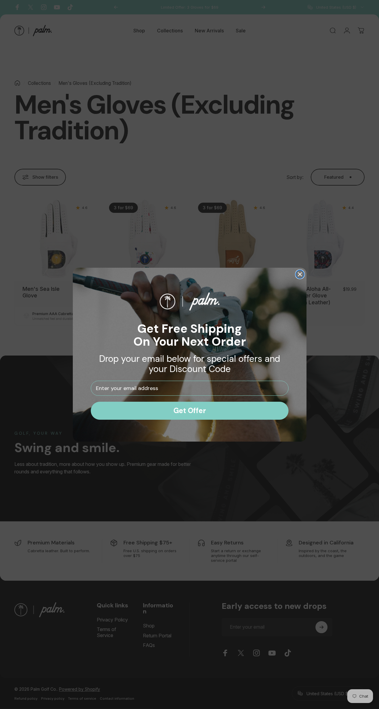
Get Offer (189, 410)
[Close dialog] (300, 274)
